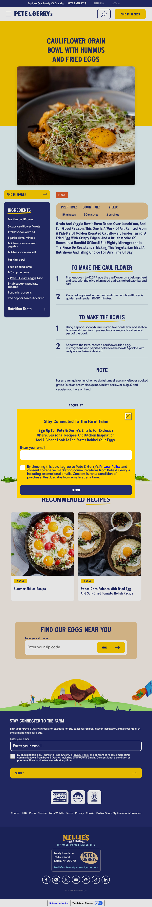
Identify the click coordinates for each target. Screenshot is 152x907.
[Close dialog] (128, 416)
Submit (76, 490)
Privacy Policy (110, 467)
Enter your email (32, 448)
